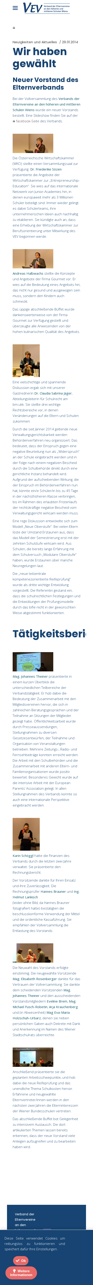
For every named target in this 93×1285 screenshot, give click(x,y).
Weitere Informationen (21, 1273)
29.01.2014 (70, 42)
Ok (23, 1261)
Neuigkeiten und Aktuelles (35, 42)
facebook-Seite (27, 121)
